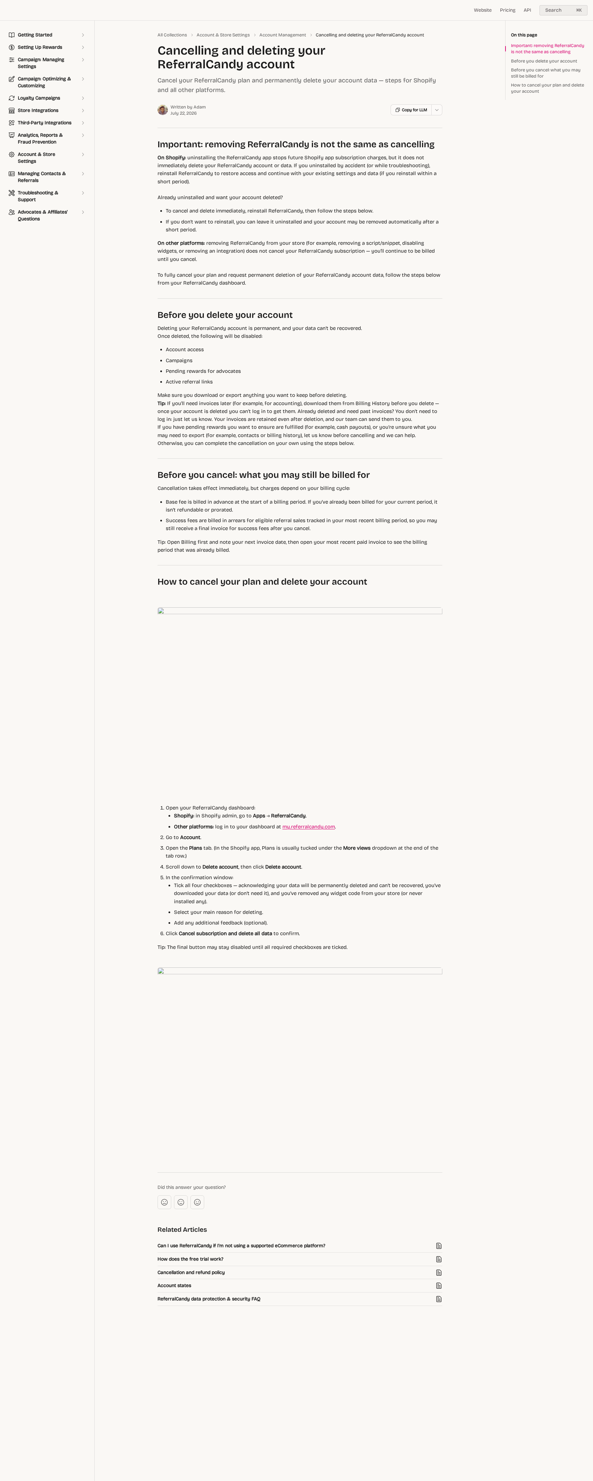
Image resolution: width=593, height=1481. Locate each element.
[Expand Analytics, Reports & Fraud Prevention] (83, 135)
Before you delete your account (544, 61)
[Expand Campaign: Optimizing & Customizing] (83, 79)
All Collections (172, 35)
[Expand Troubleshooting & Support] (83, 193)
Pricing (507, 10)
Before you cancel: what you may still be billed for (546, 73)
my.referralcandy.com (308, 827)
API (527, 10)
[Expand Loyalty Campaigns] (83, 98)
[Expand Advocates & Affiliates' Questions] (83, 212)
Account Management (282, 35)
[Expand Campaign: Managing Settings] (83, 60)
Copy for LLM (414, 109)
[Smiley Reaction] (197, 1202)
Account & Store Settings (223, 35)
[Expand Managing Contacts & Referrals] (83, 174)
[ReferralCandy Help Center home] (6, 10)
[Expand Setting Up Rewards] (83, 47)
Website (483, 10)
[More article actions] (436, 109)
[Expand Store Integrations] (83, 110)
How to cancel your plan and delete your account (547, 88)
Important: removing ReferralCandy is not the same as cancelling (547, 49)
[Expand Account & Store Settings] (83, 154)
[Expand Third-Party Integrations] (83, 123)
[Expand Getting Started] (83, 35)
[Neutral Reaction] (181, 1202)
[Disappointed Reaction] (164, 1202)
